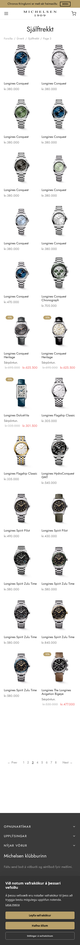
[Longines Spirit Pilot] (21, 508)
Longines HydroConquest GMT (58, 475)
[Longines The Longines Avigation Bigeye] (59, 668)
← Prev (12, 762)
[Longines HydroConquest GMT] (59, 451)
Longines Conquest (16, 83)
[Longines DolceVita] (21, 393)
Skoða (65, 4)
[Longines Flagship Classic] (59, 393)
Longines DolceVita (16, 415)
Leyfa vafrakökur (40, 915)
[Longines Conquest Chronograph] (59, 274)
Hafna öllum (40, 925)
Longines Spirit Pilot (17, 530)
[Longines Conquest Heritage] (21, 331)
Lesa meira (12, 905)
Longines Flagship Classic (58, 415)
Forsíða (8, 38)
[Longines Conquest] (21, 61)
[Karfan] (73, 13)
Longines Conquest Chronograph (54, 298)
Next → (68, 762)
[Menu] (6, 13)
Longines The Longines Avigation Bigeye (56, 692)
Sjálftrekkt (33, 38)
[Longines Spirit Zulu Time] (21, 561)
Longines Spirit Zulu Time (20, 583)
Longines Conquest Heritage (16, 355)
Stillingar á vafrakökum (40, 935)
